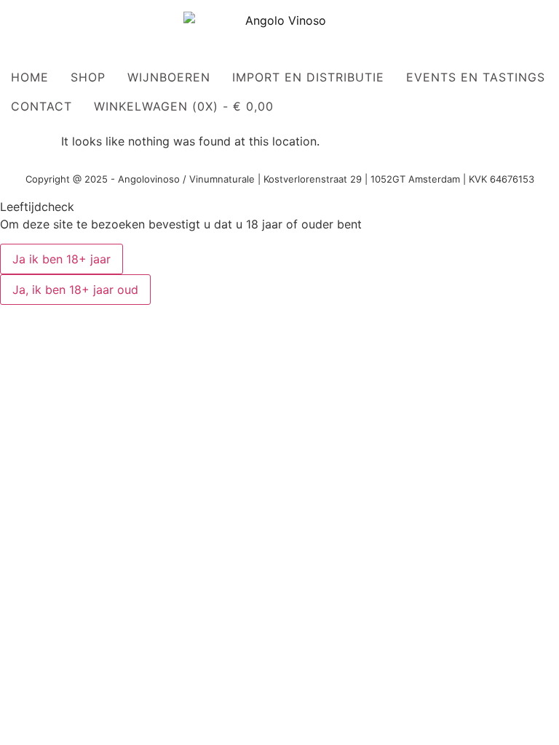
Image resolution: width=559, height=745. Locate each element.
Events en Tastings (475, 77)
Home (30, 77)
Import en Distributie (308, 77)
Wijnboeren (168, 77)
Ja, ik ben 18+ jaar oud (75, 289)
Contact (41, 106)
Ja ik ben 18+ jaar (61, 259)
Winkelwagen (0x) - (184, 106)
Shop (88, 77)
